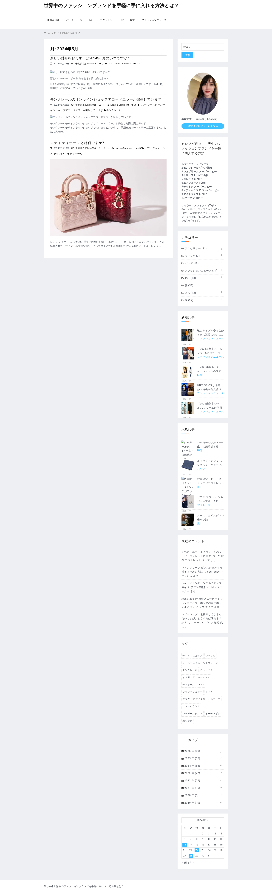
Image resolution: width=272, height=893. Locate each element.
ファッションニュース (154, 20)
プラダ (186, 699)
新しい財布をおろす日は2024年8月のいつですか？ (90, 58)
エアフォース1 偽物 (194, 182)
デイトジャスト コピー (196, 194)
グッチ (209, 691)
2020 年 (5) (191, 795)
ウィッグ (192, 255)
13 (184, 844)
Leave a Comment (122, 63)
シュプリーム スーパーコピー (200, 171)
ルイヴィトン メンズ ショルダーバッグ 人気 (209, 464)
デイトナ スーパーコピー (197, 186)
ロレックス (206, 670)
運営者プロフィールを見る (203, 125)
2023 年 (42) (192, 773)
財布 (132, 20)
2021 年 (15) (192, 787)
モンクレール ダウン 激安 (197, 167)
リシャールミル (201, 677)
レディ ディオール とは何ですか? (77, 143)
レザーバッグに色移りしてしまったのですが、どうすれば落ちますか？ (201, 618)
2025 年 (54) (192, 758)
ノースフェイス (191, 662)
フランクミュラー (192, 691)
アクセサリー (107, 20)
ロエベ (201, 684)
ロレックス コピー (193, 179)
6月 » (191, 862)
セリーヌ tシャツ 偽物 (195, 175)
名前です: (186, 119)
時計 (91, 20)
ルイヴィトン (210, 662)
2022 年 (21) (192, 780)
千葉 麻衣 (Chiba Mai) (85, 63)
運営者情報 (53, 20)
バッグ (70, 20)
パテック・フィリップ (196, 163)
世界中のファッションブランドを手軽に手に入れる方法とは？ (111, 5)
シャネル (210, 655)
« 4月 (184, 862)
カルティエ (214, 699)
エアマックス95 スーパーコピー (201, 190)
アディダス (199, 699)
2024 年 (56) (192, 765)
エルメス (198, 655)
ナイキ (186, 655)
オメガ (186, 677)
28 (190, 855)
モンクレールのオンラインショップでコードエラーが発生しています (106, 99)
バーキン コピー (194, 197)
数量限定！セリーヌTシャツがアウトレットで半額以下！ (210, 483)
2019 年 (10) (192, 802)
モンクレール (113, 110)
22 (196, 850)
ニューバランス (191, 706)
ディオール (76, 153)
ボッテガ (187, 720)
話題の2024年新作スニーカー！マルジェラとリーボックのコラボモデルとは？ (202, 602)
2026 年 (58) (192, 750)
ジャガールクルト (192, 713)
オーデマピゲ (212, 713)
